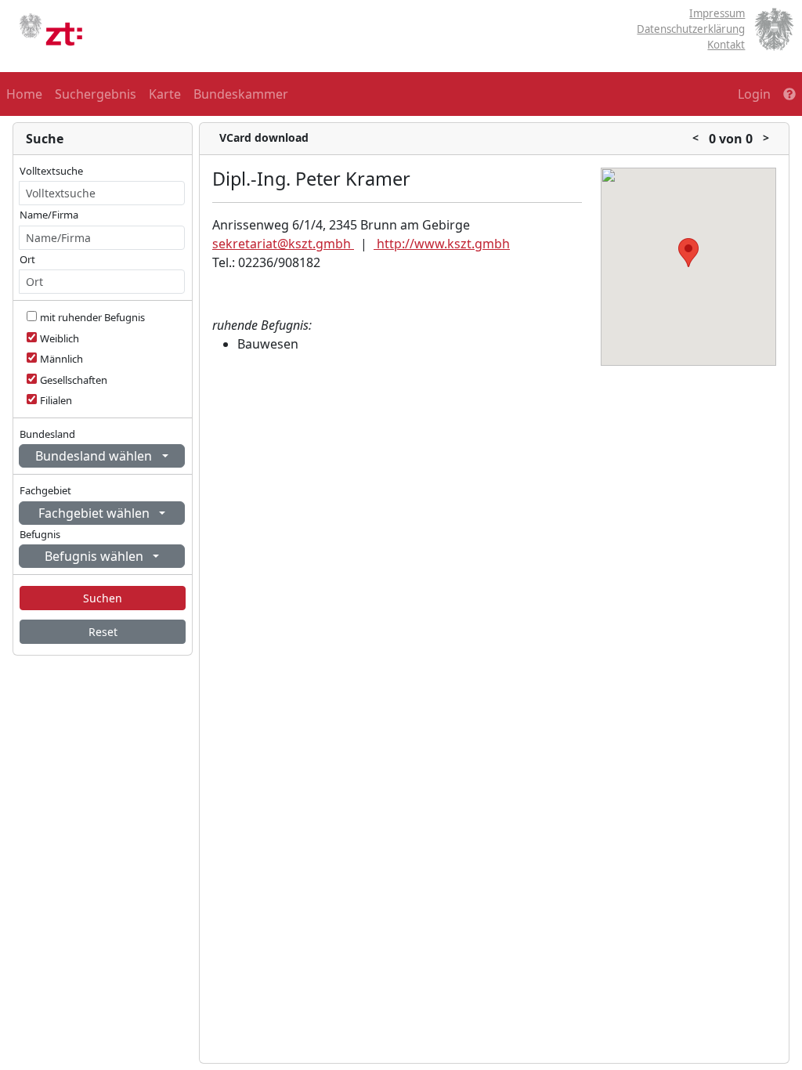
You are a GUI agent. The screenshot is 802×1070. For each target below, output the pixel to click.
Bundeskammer (240, 94)
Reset (103, 631)
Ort (27, 259)
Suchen (102, 598)
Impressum (717, 13)
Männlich (61, 359)
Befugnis (40, 534)
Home (24, 94)
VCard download (264, 137)
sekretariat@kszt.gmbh (283, 243)
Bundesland (47, 434)
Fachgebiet (45, 490)
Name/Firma (49, 215)
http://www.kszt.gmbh (442, 243)
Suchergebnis (95, 94)
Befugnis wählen (95, 556)
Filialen (56, 400)
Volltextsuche (51, 171)
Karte (165, 94)
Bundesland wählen (95, 456)
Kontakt (726, 45)
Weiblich (59, 338)
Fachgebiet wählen (95, 513)
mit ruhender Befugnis (92, 317)
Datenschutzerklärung (691, 29)
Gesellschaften (73, 380)
